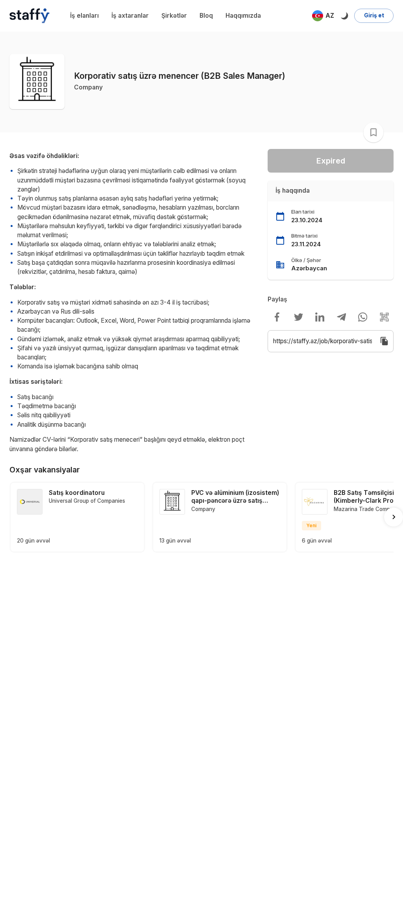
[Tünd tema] (344, 15)
